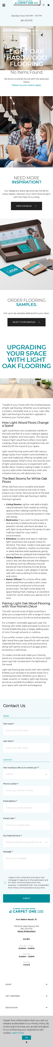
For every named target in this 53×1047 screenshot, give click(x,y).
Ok (26, 1037)
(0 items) (48, 5)
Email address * (10, 801)
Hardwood (33, 30)
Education (11, 1007)
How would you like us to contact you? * (21, 768)
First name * (8, 724)
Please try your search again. (26, 85)
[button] (38, 5)
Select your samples (24, 322)
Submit (26, 898)
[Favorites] (43, 5)
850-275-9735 (26, 20)
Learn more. (18, 1033)
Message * (7, 852)
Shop (8, 984)
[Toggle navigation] (3, 5)
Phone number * (10, 784)
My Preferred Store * (12, 836)
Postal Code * (9, 818)
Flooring (20, 30)
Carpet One (7, 30)
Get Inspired (13, 996)
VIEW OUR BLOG (24, 206)
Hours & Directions (27, 931)
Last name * (8, 741)
